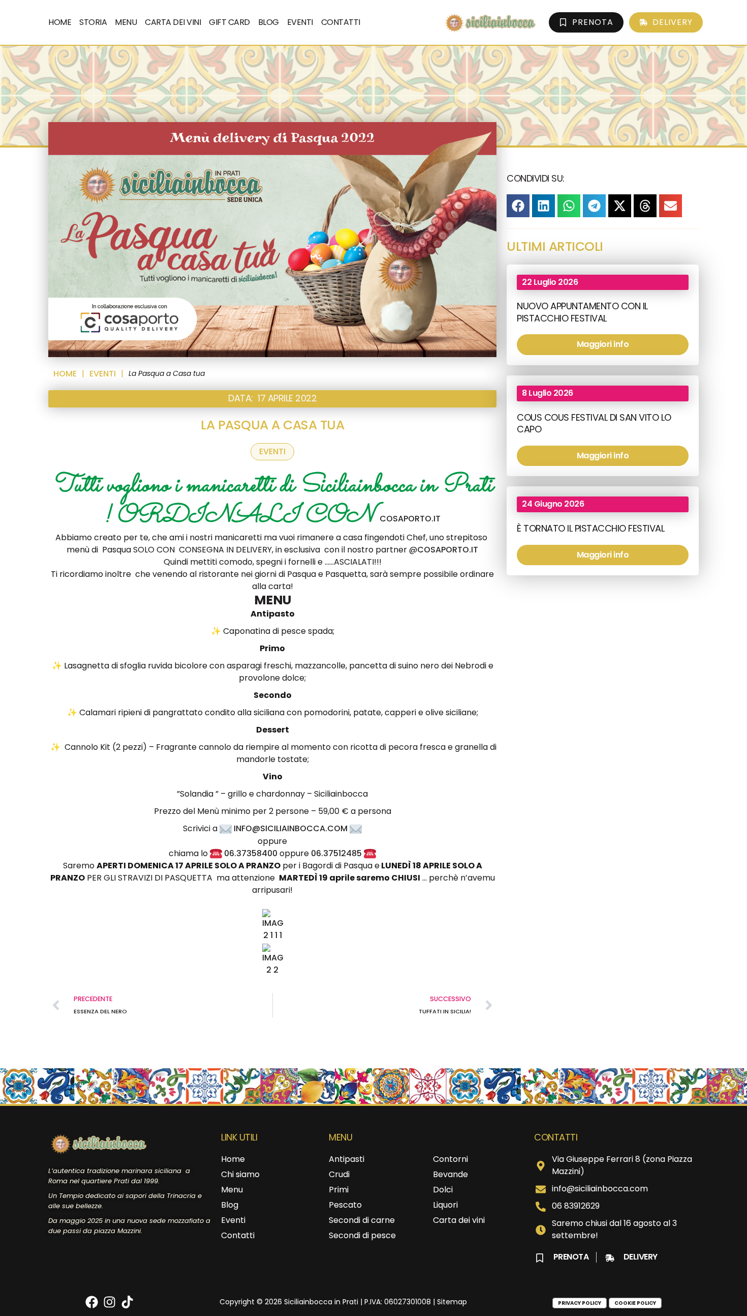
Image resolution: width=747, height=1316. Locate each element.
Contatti (340, 22)
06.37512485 (336, 853)
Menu (126, 22)
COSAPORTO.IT (410, 518)
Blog (268, 22)
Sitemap (452, 1302)
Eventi (300, 22)
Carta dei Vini (173, 22)
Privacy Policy (579, 1303)
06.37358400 (250, 853)
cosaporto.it (447, 549)
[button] (518, 205)
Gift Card (229, 22)
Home (59, 22)
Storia (93, 22)
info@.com (291, 828)
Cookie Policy (635, 1303)
